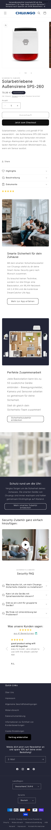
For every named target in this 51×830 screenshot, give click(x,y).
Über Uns (9, 692)
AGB (46, 822)
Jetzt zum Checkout (25, 122)
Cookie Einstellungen (14, 731)
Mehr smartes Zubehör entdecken (25, 506)
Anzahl (5, 100)
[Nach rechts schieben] (31, 73)
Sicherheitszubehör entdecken (21, 418)
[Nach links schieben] (20, 73)
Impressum (10, 698)
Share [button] (7, 161)
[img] (25, 630)
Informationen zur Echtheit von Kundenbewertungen (19, 723)
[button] (5, 13)
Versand (15, 96)
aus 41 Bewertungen (24, 633)
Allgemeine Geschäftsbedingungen (21, 704)
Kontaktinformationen (36, 826)
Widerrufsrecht (12, 710)
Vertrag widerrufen (18, 737)
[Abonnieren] (43, 759)
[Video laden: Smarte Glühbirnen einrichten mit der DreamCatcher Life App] (25, 544)
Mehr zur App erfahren (23, 301)
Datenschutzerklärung (15, 716)
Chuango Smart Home (24, 819)
